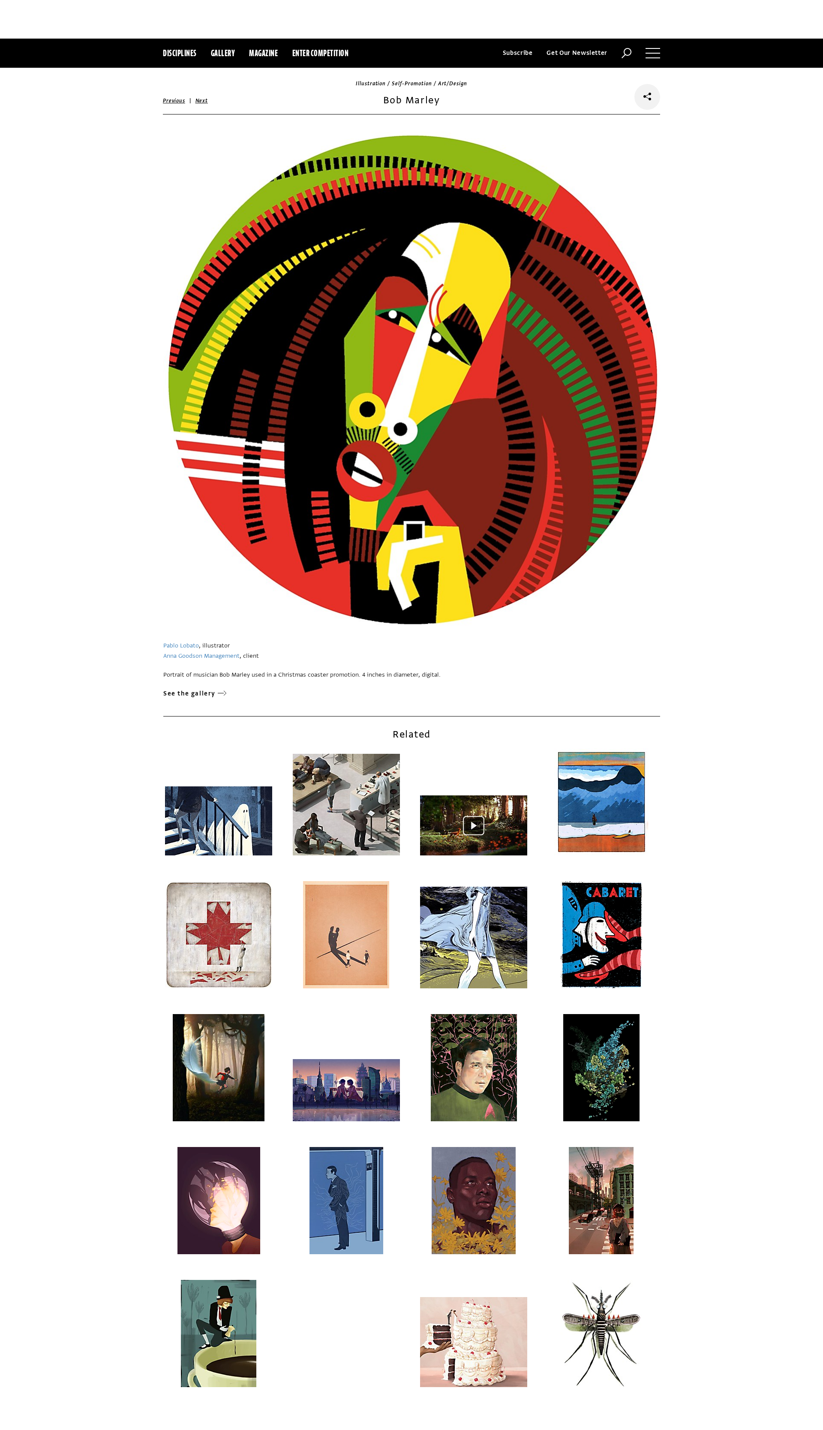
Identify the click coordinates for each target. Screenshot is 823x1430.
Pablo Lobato (181, 645)
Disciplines (180, 53)
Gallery (223, 53)
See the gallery (189, 693)
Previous (174, 100)
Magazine (263, 53)
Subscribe (518, 53)
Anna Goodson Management (201, 656)
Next (201, 100)
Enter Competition (320, 53)
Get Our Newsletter (577, 53)
